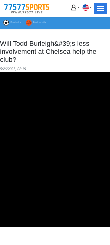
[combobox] (87, 7)
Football (14, 22)
